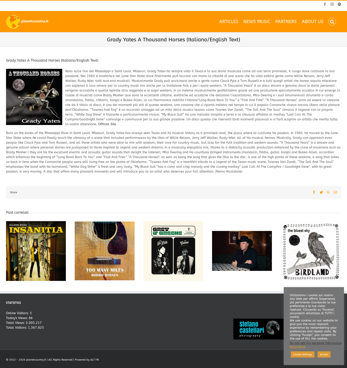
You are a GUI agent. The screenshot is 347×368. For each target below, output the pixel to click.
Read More (297, 347)
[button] (332, 21)
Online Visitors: (18, 313)
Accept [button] (324, 354)
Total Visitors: (17, 327)
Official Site (107, 124)
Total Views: (16, 323)
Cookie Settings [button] (302, 354)
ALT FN (94, 359)
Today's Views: (17, 318)
